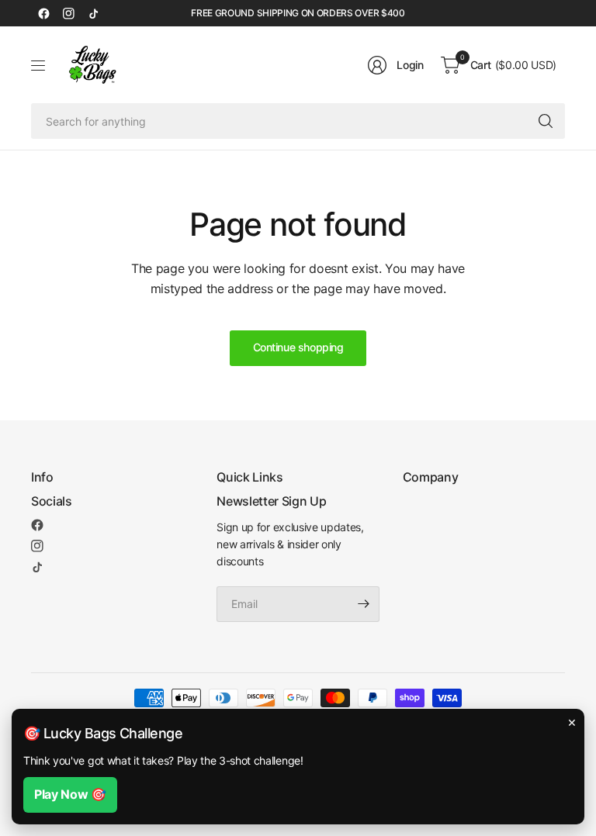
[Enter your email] (363, 604)
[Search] (545, 121)
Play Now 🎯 (70, 794)
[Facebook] (43, 13)
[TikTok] (93, 13)
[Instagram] (68, 13)
